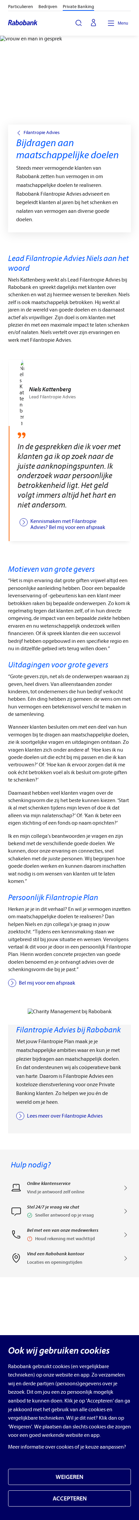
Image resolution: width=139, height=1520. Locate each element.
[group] (69, 450)
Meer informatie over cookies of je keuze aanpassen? (67, 1447)
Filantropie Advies (42, 132)
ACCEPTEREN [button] (70, 1498)
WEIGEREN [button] (69, 1477)
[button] (69, 1213)
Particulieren (20, 6)
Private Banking (78, 6)
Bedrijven (47, 6)
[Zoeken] (78, 23)
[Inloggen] (93, 23)
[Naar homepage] (23, 23)
